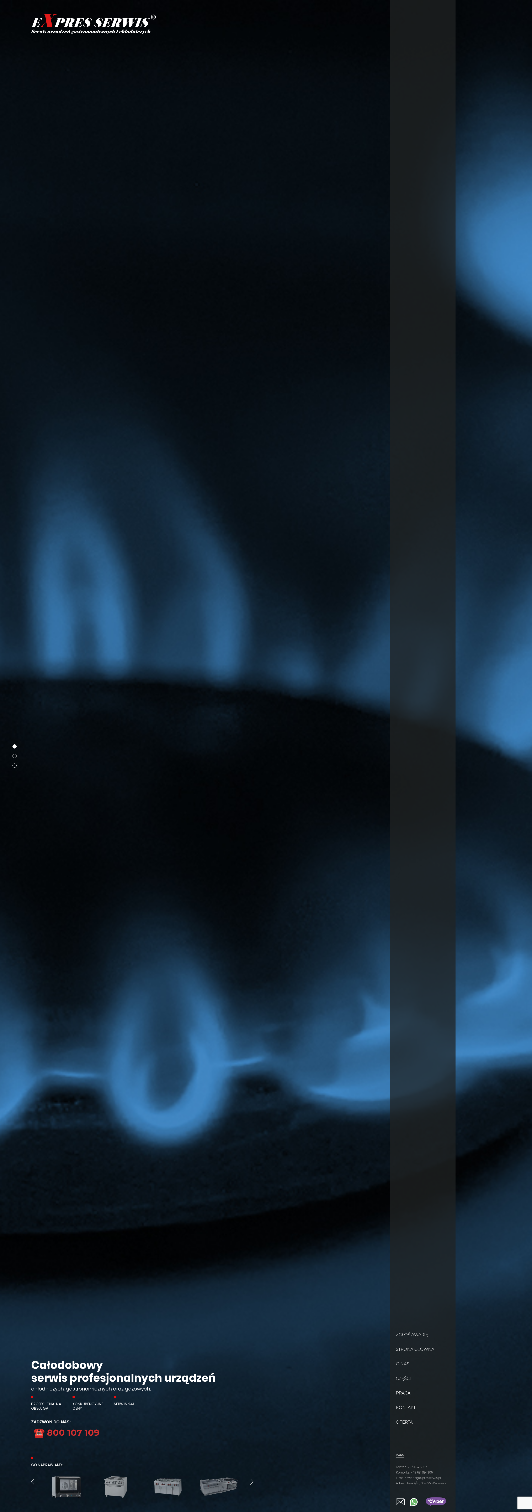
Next (252, 1482)
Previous (32, 1482)
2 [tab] (14, 756)
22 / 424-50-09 (418, 1467)
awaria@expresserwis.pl (424, 1478)
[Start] (93, 33)
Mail (400, 1501)
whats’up (414, 1502)
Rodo (400, 1455)
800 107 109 (66, 1432)
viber (436, 1502)
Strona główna (415, 1349)
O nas (402, 1363)
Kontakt (406, 1407)
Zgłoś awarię (412, 1334)
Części (403, 1378)
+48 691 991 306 (422, 1472)
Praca (403, 1393)
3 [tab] (14, 765)
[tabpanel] (266, 756)
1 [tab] (14, 746)
